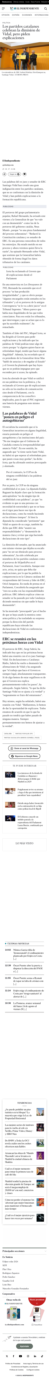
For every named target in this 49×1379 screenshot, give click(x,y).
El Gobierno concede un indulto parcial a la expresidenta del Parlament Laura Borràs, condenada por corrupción (30, 822)
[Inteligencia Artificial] (13, 1320)
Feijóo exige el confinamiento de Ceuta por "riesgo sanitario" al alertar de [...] (28, 993)
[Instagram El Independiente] (28, 1356)
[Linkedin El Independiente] (35, 1356)
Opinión (5, 15)
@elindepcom (8, 165)
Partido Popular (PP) (24, 734)
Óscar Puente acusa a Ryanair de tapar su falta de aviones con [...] (28, 981)
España (15, 15)
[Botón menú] (3, 8)
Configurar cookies (33, 1370)
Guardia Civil (8, 1281)
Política (6, 23)
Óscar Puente (35, 2)
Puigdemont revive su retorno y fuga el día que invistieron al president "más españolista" (30, 792)
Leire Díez (7, 1284)
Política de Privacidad (12, 1363)
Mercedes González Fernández (16, 1288)
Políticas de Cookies (16, 1370)
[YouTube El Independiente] (20, 1356)
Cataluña (8, 734)
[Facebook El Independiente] (13, 1356)
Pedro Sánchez (9, 1277)
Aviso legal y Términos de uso (33, 1363)
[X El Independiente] (7, 1356)
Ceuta (27, 2)
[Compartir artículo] (4, 174)
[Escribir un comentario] (25, 174)
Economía (27, 15)
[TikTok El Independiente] (42, 1357)
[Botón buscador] (45, 8)
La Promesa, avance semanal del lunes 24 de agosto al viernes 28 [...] (27, 1006)
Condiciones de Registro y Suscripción (24, 1367)
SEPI (5, 1265)
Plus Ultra (7, 1269)
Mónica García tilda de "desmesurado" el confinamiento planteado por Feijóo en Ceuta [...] (28, 954)
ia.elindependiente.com (14, 1325)
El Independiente (11, 161)
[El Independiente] (24, 8)
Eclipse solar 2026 (10, 1261)
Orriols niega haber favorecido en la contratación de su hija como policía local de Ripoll (30, 806)
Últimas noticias (18, 2)
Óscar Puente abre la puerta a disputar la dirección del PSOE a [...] (28, 968)
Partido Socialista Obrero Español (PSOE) (22, 738)
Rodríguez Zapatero (11, 1273)
